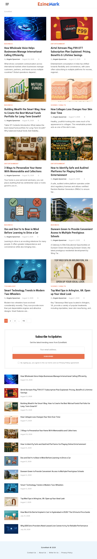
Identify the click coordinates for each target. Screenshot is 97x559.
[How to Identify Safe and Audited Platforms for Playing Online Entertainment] (72, 148)
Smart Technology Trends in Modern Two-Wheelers (24, 292)
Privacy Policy (64, 363)
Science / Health (58, 105)
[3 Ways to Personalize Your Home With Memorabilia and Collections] (25, 148)
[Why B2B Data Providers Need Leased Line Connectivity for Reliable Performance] (11, 529)
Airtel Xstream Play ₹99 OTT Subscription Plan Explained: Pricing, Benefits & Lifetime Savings (71, 51)
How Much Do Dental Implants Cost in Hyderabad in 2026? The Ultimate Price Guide (55, 512)
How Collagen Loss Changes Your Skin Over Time (71, 111)
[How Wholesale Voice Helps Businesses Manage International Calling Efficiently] (25, 28)
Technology (10, 286)
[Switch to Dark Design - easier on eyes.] (86, 4)
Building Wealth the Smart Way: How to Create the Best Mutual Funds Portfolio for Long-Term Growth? (24, 113)
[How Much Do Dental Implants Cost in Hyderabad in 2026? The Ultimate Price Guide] (11, 515)
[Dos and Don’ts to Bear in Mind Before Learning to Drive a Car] (25, 210)
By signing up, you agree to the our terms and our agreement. (49, 363)
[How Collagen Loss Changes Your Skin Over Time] (72, 90)
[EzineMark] (48, 4)
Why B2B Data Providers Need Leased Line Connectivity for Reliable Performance (54, 525)
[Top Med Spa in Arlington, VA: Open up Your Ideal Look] (72, 271)
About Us (42, 553)
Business (8, 43)
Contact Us (31, 553)
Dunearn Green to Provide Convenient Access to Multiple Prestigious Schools (72, 232)
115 (24, 321)
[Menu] (7, 4)
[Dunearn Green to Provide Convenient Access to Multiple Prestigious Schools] (72, 210)
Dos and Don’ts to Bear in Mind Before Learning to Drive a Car (21, 231)
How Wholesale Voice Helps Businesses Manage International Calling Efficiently (23, 51)
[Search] (90, 4)
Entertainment (58, 43)
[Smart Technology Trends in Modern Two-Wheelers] (25, 271)
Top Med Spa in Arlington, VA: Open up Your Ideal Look (70, 292)
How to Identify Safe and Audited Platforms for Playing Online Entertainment (70, 171)
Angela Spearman (13, 59)
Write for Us (53, 553)
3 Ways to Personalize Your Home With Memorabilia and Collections (23, 169)
